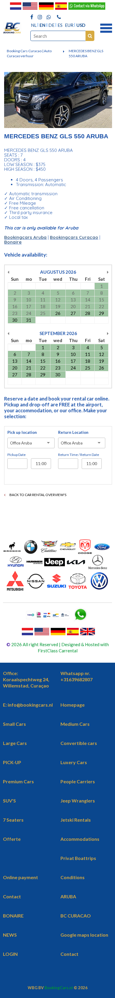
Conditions (72, 877)
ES (60, 25)
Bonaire (13, 242)
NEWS (10, 935)
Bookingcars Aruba (25, 237)
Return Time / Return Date (78, 454)
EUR (69, 25)
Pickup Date (16, 454)
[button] (106, 27)
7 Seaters (13, 820)
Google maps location (84, 935)
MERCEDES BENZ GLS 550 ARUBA (86, 53)
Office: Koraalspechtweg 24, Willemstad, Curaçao (26, 679)
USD (80, 25)
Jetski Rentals (75, 820)
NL (34, 25)
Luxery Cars (73, 762)
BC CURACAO (75, 915)
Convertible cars (78, 743)
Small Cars (14, 724)
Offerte (12, 839)
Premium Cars (18, 781)
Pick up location (22, 432)
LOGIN (10, 954)
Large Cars (15, 743)
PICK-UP (12, 762)
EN (42, 25)
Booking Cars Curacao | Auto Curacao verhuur (29, 53)
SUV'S (9, 800)
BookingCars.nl (59, 987)
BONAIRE (13, 915)
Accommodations (79, 839)
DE (51, 25)
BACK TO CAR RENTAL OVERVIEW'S (37, 495)
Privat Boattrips (78, 858)
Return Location (73, 432)
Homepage (72, 705)
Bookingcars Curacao (74, 237)
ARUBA (68, 896)
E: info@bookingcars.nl (28, 705)
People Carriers (77, 781)
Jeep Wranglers (77, 800)
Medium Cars (75, 724)
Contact (12, 896)
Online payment (20, 877)
